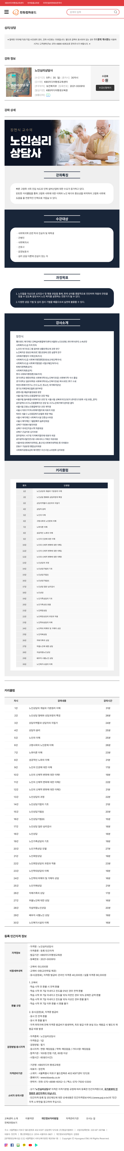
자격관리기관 (72, 1118)
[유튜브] (30, 1145)
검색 (115, 12)
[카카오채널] (24, 1145)
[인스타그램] (6, 1145)
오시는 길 (90, 1118)
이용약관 (29, 1118)
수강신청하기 (105, 87)
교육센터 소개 (11, 1118)
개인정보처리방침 (49, 1118)
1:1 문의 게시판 (101, 39)
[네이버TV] (36, 1145)
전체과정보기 (11, 1122)
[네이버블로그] (18, 1145)
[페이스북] (12, 1145)
